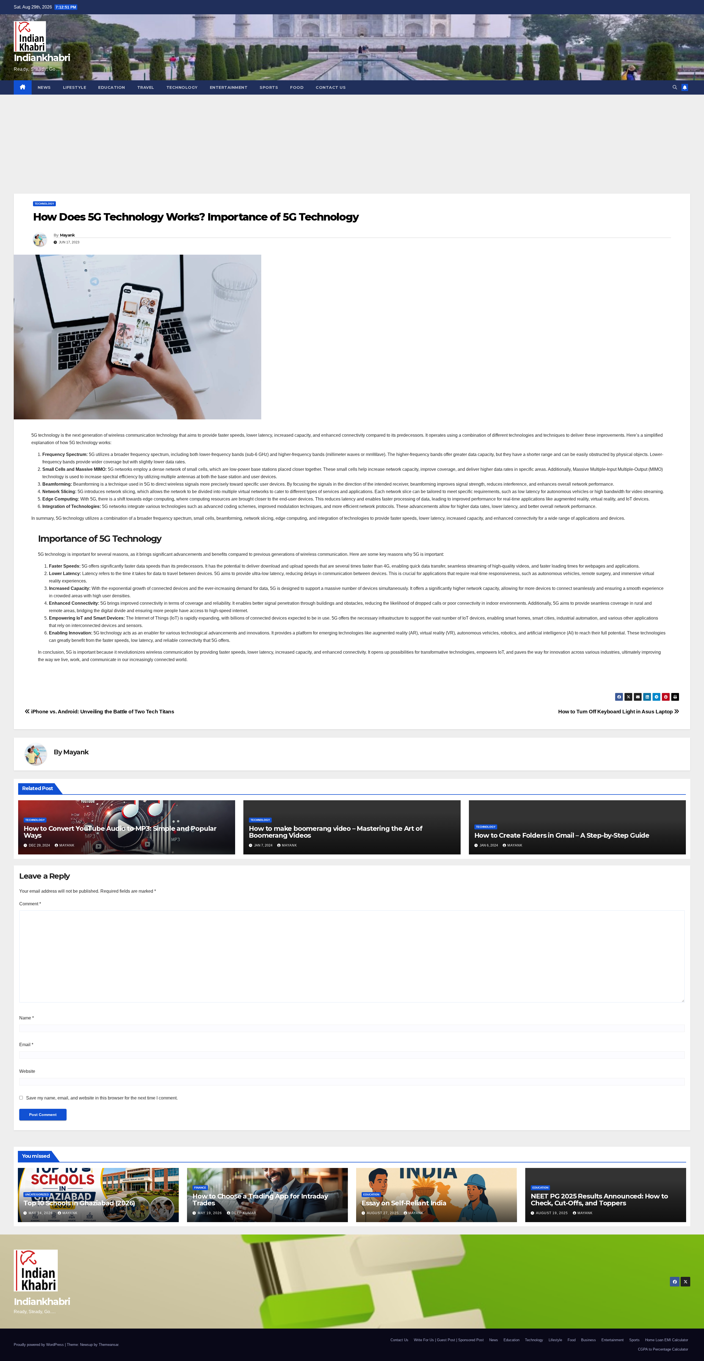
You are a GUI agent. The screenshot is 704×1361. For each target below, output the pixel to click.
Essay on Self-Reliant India (404, 1203)
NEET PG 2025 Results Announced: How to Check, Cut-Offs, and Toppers (599, 1199)
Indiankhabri (42, 58)
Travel (145, 87)
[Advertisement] (352, 135)
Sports (269, 87)
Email (26, 1044)
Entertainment (229, 87)
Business (588, 1340)
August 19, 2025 (552, 1213)
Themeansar (108, 1345)
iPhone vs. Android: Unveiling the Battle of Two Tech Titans (102, 711)
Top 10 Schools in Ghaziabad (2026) (79, 1203)
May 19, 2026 (210, 1213)
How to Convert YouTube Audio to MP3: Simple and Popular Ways (120, 831)
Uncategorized (37, 1194)
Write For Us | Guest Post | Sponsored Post (449, 1340)
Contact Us (331, 87)
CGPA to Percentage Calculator (663, 1349)
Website (27, 1071)
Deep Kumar (244, 1213)
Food (297, 87)
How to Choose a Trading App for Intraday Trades (260, 1199)
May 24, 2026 (41, 1213)
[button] (675, 87)
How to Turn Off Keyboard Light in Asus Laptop (616, 711)
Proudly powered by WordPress (39, 1345)
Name (26, 1018)
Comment (30, 903)
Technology (182, 87)
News (44, 87)
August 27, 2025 (383, 1213)
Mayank (67, 235)
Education (111, 87)
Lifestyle (74, 87)
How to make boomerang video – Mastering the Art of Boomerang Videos (335, 831)
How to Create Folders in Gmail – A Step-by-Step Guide (561, 835)
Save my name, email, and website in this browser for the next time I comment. (102, 1098)
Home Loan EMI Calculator (666, 1340)
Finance (200, 1187)
